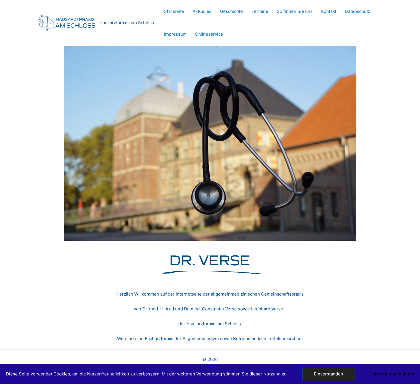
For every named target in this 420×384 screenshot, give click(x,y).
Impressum (175, 34)
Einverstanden (328, 374)
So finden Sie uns (295, 11)
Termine (259, 11)
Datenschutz (357, 11)
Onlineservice (209, 34)
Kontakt (328, 11)
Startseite (174, 11)
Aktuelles (202, 11)
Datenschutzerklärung (391, 374)
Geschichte (231, 11)
